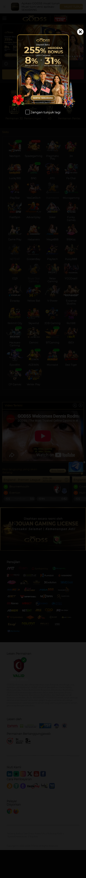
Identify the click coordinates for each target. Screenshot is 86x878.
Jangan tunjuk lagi (46, 112)
